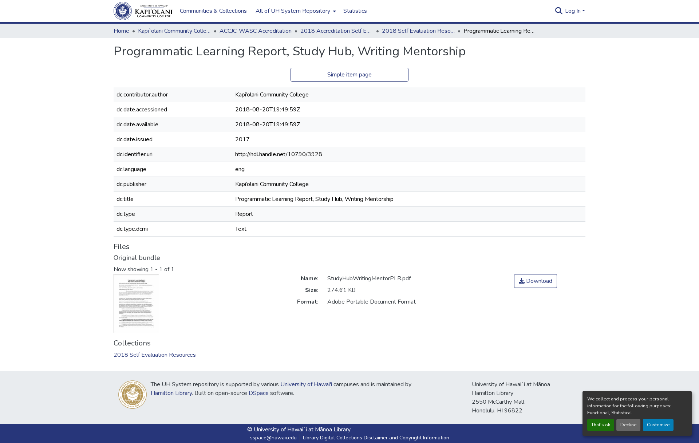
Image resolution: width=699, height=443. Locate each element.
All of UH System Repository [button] (293, 11)
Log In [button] (573, 11)
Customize (658, 425)
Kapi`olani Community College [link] (174, 31)
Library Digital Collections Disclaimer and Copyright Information (376, 437)
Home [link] (121, 31)
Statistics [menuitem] (355, 11)
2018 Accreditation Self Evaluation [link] (336, 31)
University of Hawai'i (306, 384)
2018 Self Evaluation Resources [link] (418, 31)
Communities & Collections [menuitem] (213, 11)
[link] (535, 281)
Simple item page (349, 75)
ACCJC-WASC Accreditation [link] (256, 31)
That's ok (600, 425)
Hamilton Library (171, 393)
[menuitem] (295, 11)
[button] (143, 11)
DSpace (259, 393)
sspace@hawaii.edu (273, 437)
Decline (628, 425)
